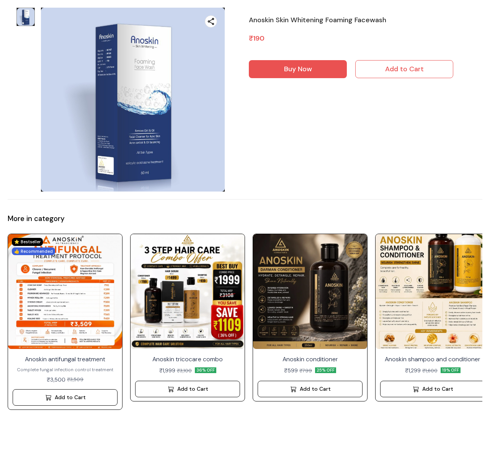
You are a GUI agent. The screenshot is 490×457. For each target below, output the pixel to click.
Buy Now (298, 69)
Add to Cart (404, 69)
